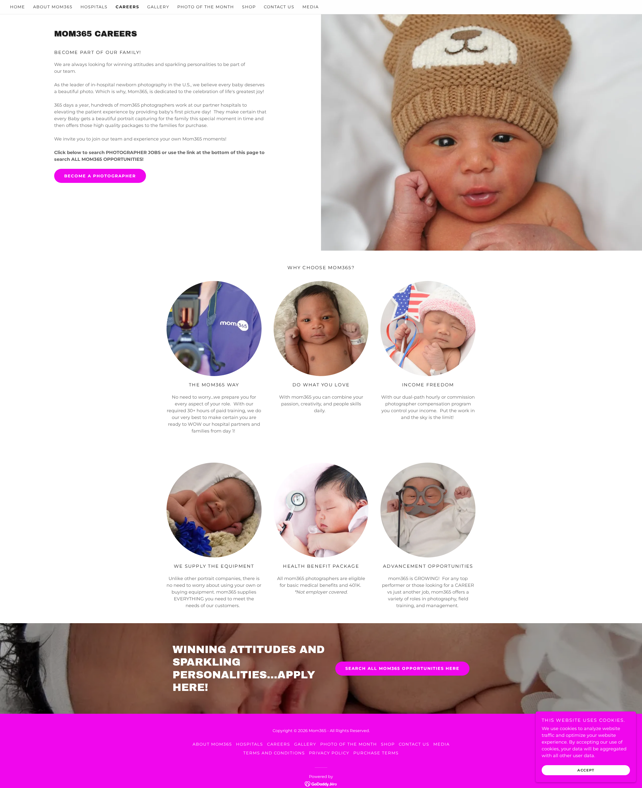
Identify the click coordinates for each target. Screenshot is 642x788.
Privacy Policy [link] (329, 753)
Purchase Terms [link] (376, 753)
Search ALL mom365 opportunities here (402, 668)
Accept (586, 770)
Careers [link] (127, 7)
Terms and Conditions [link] (274, 753)
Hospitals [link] (94, 7)
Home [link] (17, 7)
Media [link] (310, 7)
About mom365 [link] (52, 7)
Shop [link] (249, 7)
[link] (321, 783)
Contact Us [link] (279, 7)
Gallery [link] (158, 7)
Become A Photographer (100, 176)
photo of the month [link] (205, 7)
